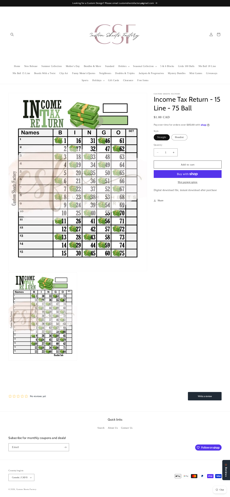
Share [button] (160, 200)
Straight (161, 137)
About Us (113, 428)
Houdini (179, 137)
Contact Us (127, 428)
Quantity (158, 145)
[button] (12, 34)
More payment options (188, 182)
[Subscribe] (65, 447)
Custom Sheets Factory (26, 489)
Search (101, 428)
